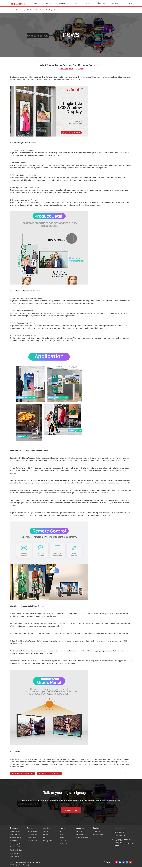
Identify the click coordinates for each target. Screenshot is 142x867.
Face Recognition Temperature (18, 844)
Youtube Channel (65, 844)
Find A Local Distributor (100, 834)
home (12, 10)
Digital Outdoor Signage (18, 831)
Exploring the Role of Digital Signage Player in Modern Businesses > (50, 773)
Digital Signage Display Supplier (20, 865)
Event (62, 837)
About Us (101, 3)
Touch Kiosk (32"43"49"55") (18, 850)
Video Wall (13, 841)
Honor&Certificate (82, 837)
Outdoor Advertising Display (35, 831)
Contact (114, 3)
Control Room (31, 837)
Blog (23, 10)
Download (46, 834)
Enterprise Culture (82, 834)
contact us (71, 810)
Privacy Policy (47, 841)
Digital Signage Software (35, 834)
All (60, 831)
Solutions (62, 3)
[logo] (18, 3)
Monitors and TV (15, 847)
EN (130, 3)
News (88, 3)
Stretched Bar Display (17, 837)
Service (76, 3)
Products (48, 3)
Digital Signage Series (17, 856)
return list (126, 774)
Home (35, 3)
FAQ (44, 837)
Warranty (46, 831)
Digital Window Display (17, 834)
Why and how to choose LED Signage (23, 773)
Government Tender (33, 841)
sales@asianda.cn (119, 828)
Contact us (96, 831)
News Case (63, 841)
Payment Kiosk (15, 853)
